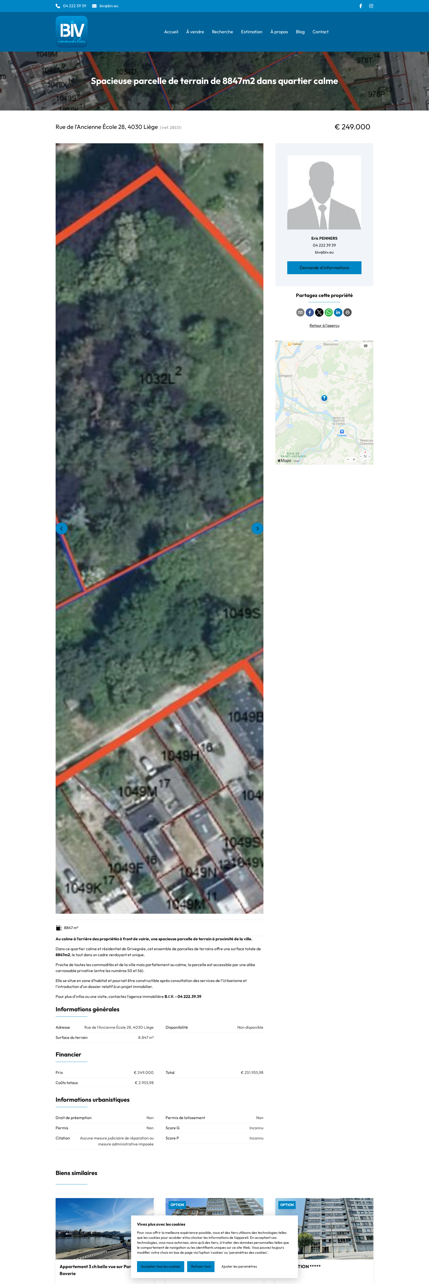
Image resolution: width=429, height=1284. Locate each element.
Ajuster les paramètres (239, 1266)
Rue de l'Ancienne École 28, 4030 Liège (107, 127)
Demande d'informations (324, 268)
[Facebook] (360, 6)
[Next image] (257, 528)
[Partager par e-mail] (300, 312)
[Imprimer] (347, 312)
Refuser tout (201, 1266)
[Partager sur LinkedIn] (338, 312)
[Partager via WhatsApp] (328, 312)
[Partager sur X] (319, 312)
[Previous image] (62, 528)
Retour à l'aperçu (324, 325)
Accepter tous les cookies (160, 1266)
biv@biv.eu (324, 252)
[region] (159, 528)
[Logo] (87, 32)
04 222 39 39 (324, 245)
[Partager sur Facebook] (310, 312)
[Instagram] (371, 6)
